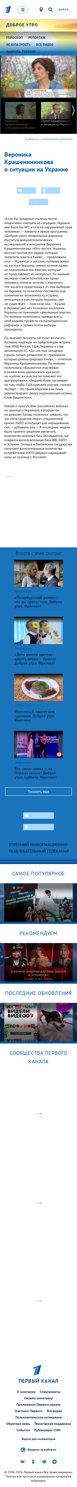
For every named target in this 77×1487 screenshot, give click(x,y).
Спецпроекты (50, 1392)
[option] (20, 113)
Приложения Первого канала (38, 1404)
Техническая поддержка (52, 1423)
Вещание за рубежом (42, 1449)
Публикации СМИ (47, 1430)
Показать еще (38, 791)
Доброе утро (22, 24)
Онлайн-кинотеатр (38, 1398)
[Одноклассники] (50, 190)
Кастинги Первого (29, 1411)
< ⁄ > (34, 202)
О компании (26, 1392)
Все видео (54, 1411)
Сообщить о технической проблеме (49, 139)
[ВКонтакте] (26, 190)
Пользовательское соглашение (38, 1417)
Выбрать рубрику (21, 52)
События (23, 1430)
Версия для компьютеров (38, 1439)
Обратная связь (18, 1423)
